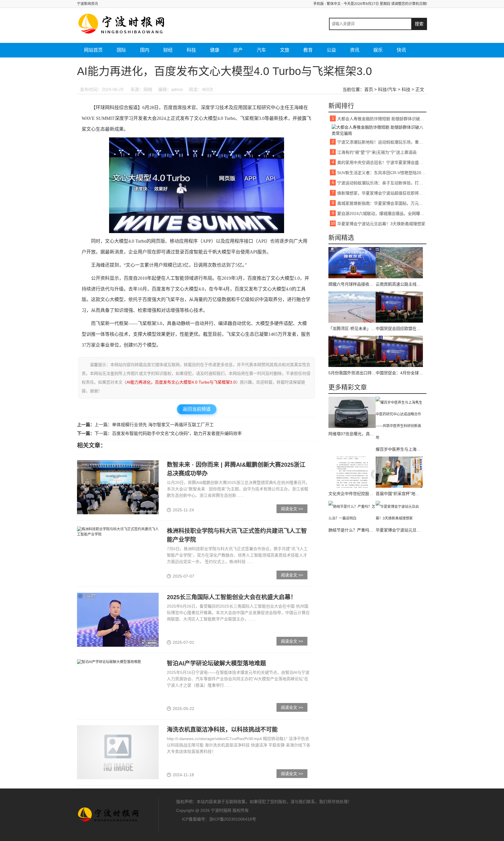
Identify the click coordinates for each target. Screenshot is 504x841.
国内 (144, 50)
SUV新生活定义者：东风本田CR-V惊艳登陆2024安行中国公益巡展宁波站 (381, 172)
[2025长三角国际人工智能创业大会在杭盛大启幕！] (118, 620)
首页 (368, 89)
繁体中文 (334, 4)
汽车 (261, 50)
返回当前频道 (197, 409)
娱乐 (378, 50)
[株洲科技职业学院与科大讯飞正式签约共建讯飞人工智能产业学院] (118, 532)
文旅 (284, 50)
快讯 (401, 50)
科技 (191, 50)
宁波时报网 (109, 814)
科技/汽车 (387, 89)
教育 (308, 50)
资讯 (354, 50)
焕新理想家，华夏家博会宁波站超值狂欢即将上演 (381, 193)
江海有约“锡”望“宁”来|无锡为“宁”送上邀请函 (376, 152)
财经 (168, 50)
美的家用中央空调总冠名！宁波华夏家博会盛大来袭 (381, 162)
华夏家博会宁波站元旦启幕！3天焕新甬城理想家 (381, 223)
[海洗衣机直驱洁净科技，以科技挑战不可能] (118, 752)
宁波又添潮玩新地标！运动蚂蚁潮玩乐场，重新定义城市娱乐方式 (381, 142)
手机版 (318, 4)
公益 (331, 50)
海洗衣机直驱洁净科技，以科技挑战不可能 (222, 729)
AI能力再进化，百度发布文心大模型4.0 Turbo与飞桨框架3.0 (181, 382)
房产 (238, 50)
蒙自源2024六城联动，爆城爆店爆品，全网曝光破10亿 (381, 213)
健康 (214, 50)
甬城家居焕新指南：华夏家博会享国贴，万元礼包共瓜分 (381, 203)
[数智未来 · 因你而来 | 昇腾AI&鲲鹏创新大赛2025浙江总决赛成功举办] (118, 487)
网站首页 (93, 50)
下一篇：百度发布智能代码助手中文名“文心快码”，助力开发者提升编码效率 (168, 433)
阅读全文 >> (292, 508)
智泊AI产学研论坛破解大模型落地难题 (216, 663)
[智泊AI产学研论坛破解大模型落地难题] (109, 662)
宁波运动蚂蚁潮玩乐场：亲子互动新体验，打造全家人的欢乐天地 (381, 183)
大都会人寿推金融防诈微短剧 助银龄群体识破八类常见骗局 (381, 118)
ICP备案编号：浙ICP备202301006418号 (219, 819)
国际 (121, 50)
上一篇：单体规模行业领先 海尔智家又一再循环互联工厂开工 (154, 424)
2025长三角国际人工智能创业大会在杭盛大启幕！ (231, 597)
